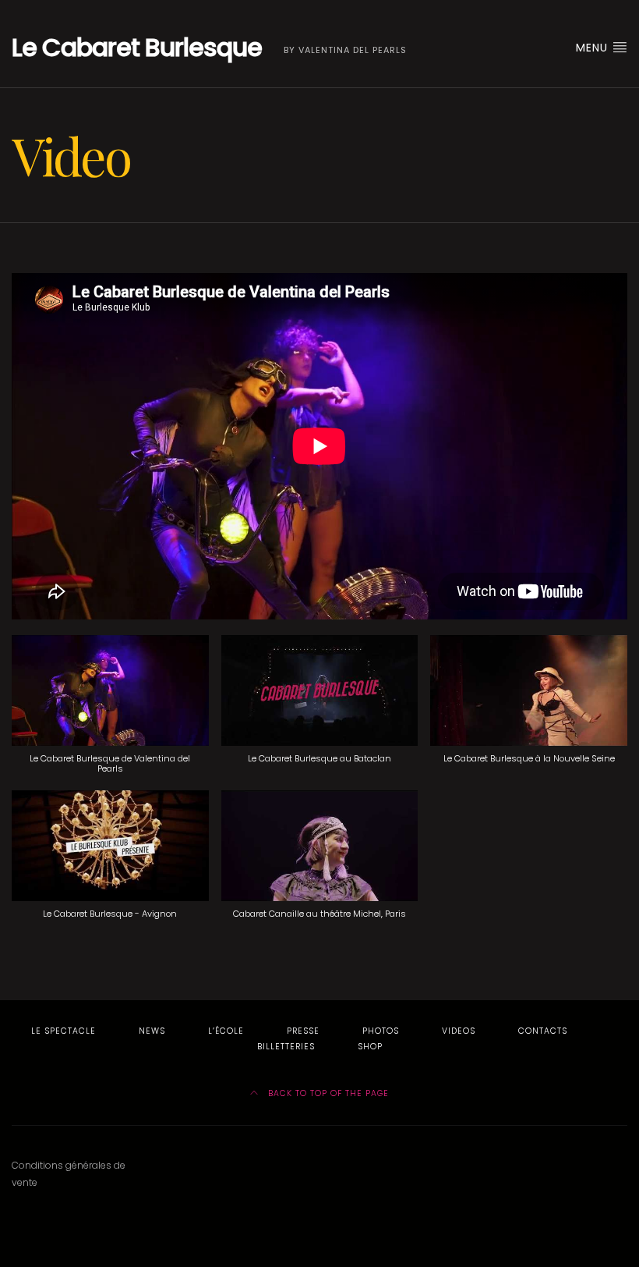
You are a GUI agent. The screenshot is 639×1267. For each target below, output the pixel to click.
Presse (303, 1031)
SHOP (370, 1046)
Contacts (542, 1031)
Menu (594, 47)
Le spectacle (63, 1031)
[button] (110, 712)
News (152, 1031)
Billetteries (286, 1046)
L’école (226, 1031)
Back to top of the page (327, 1093)
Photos (380, 1031)
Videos (458, 1031)
